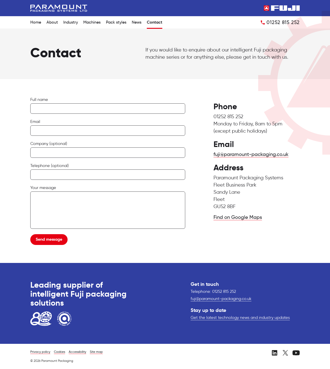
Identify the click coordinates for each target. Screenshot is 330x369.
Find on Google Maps (237, 217)
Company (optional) (48, 144)
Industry (70, 22)
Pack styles (116, 22)
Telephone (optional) (49, 166)
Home (35, 22)
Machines (92, 22)
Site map (96, 351)
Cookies (59, 351)
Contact (154, 22)
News (136, 22)
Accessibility (77, 351)
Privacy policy (40, 351)
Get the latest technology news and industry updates (240, 318)
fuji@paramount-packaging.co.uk (250, 154)
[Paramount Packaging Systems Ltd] (58, 8)
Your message (43, 188)
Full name (39, 100)
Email (35, 122)
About (52, 22)
